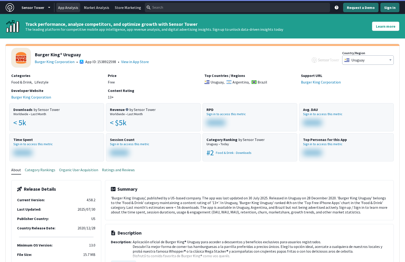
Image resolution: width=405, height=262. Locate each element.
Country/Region (353, 53)
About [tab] (16, 169)
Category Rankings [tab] (40, 169)
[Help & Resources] (336, 7)
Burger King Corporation (55, 61)
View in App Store (135, 61)
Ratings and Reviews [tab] (118, 169)
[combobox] (237, 7)
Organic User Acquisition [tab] (78, 169)
